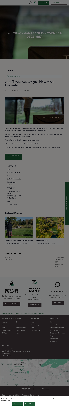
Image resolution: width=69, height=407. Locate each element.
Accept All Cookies (29, 403)
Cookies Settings (17, 403)
